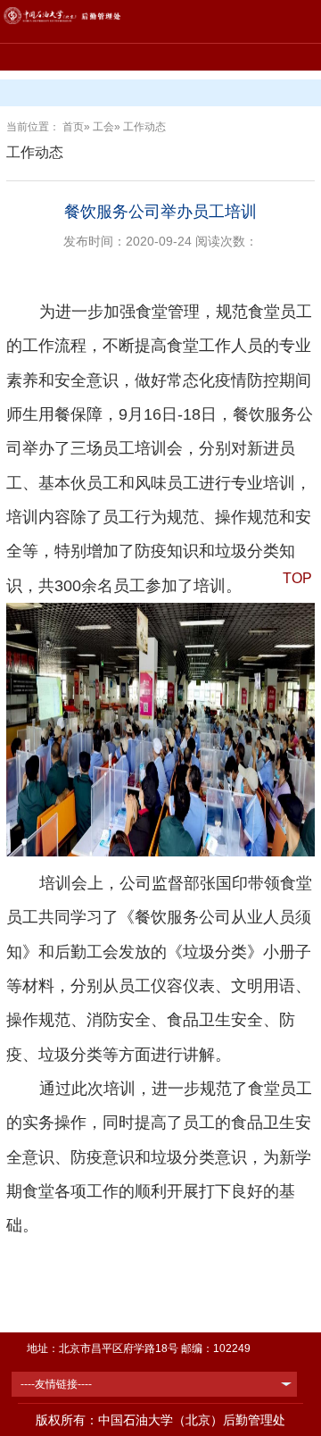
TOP (297, 578)
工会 (103, 127)
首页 (73, 127)
